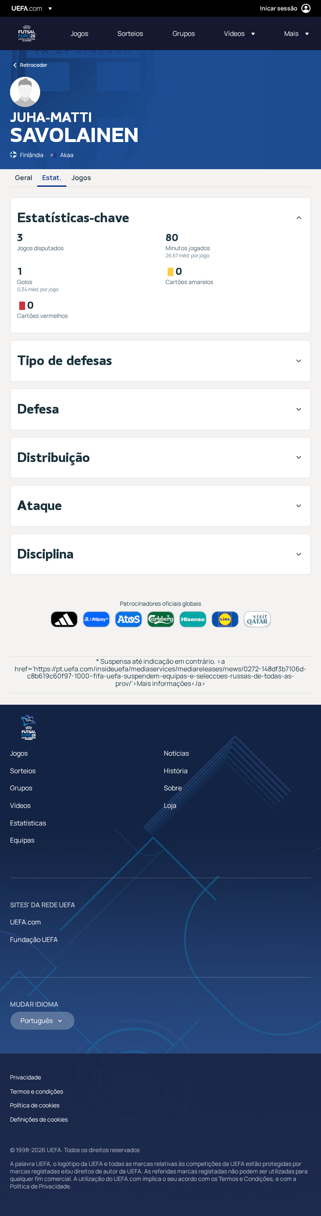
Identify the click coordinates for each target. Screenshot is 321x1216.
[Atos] (128, 619)
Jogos (81, 178)
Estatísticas (28, 823)
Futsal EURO (27, 33)
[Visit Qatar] (257, 619)
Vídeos (20, 805)
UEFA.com (25, 922)
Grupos (21, 787)
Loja (170, 805)
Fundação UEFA (34, 939)
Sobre (173, 787)
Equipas (22, 840)
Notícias (176, 753)
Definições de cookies (39, 1119)
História (176, 770)
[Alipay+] (96, 619)
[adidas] (64, 619)
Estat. (51, 178)
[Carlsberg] (160, 619)
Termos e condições (36, 1091)
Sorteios (23, 770)
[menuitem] (83, 33)
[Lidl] (225, 619)
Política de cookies (34, 1105)
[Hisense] (192, 619)
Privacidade (25, 1077)
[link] (79, 33)
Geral (23, 178)
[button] (239, 33)
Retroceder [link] (33, 65)
